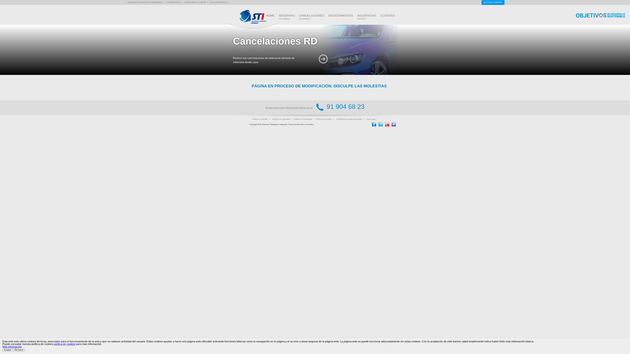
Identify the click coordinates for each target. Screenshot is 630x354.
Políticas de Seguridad (281, 119)
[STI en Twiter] (380, 126)
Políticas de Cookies (324, 119)
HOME (270, 15)
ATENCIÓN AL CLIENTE (195, 2)
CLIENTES (387, 15)
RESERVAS (287, 17)
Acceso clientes (493, 2)
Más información (12, 346)
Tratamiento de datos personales (349, 119)
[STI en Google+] (387, 126)
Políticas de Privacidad (303, 119)
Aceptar (7, 350)
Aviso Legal (370, 119)
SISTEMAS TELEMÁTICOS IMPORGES (144, 2)
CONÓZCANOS (173, 2)
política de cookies (64, 344)
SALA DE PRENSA (218, 2)
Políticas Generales (260, 119)
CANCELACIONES (311, 17)
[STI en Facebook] (374, 126)
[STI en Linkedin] (393, 126)
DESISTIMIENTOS (340, 15)
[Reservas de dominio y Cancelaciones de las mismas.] (253, 17)
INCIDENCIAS (366, 17)
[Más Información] (323, 59)
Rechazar (18, 350)
